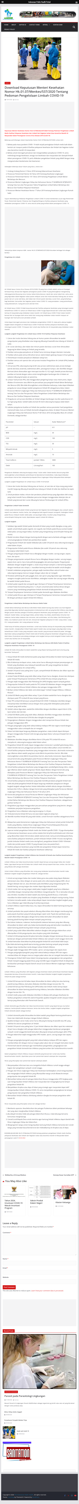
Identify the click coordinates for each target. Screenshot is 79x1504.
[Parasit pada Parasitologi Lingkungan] (39, 1361)
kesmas (17, 99)
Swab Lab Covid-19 (23, 1431)
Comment (7, 1233)
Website (6, 1277)
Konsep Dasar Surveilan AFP (63, 1175)
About (13, 25)
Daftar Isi (22, 25)
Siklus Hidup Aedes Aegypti (13, 1412)
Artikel (45, 25)
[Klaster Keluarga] (65, 1187)
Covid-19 (7, 83)
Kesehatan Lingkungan (11, 1392)
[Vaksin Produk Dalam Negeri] (39, 1187)
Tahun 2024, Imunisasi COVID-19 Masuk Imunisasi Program (13, 1204)
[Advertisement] (39, 115)
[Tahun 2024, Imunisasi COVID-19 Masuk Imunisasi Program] (14, 1187)
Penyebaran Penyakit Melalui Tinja (15, 1420)
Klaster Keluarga (63, 1202)
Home (6, 25)
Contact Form (34, 25)
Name (5, 1259)
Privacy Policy (9, 29)
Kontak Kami (57, 25)
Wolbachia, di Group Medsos (15, 1175)
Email (5, 1268)
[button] (49, 24)
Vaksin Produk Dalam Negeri (36, 1201)
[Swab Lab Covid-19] (9, 1432)
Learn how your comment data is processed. (47, 1291)
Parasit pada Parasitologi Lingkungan (24, 1396)
